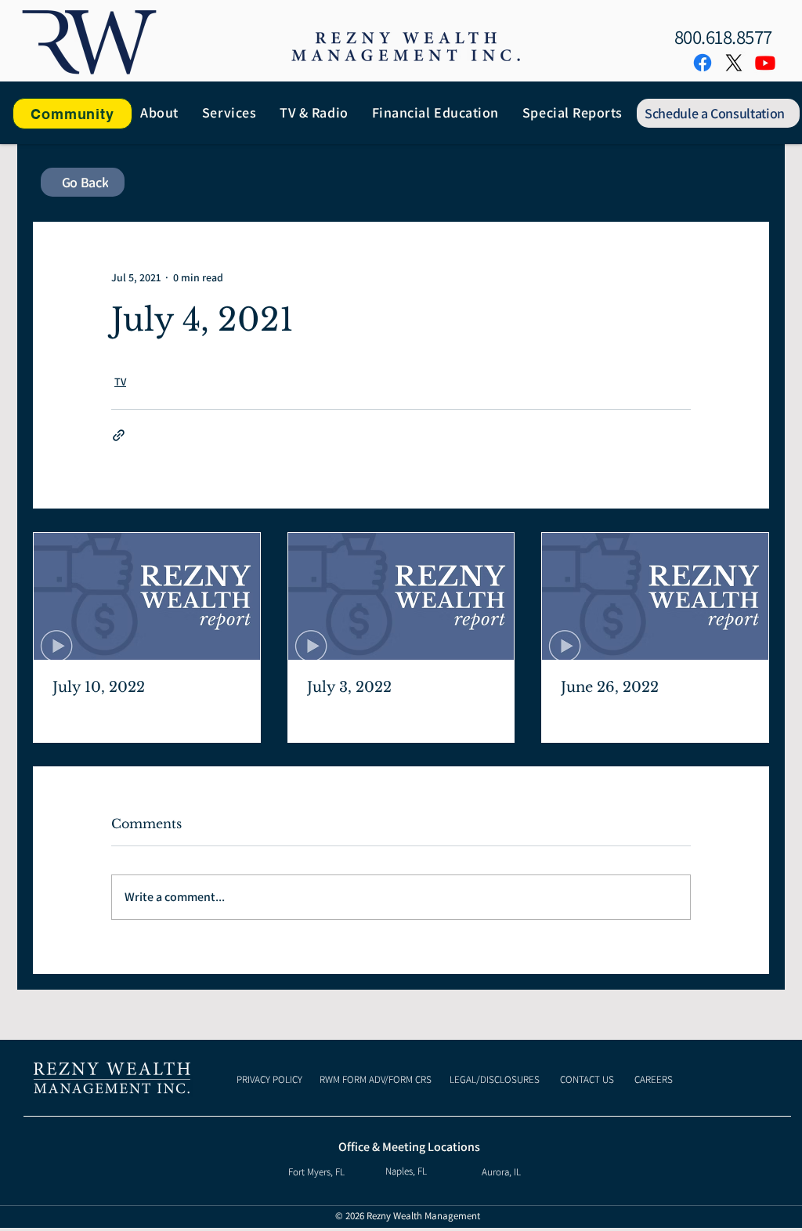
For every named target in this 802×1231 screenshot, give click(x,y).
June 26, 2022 (610, 687)
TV (120, 382)
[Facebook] (702, 62)
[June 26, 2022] (655, 596)
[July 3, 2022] (401, 596)
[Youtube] (765, 62)
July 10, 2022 (98, 687)
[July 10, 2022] (147, 596)
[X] (734, 62)
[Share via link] (118, 435)
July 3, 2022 (349, 687)
